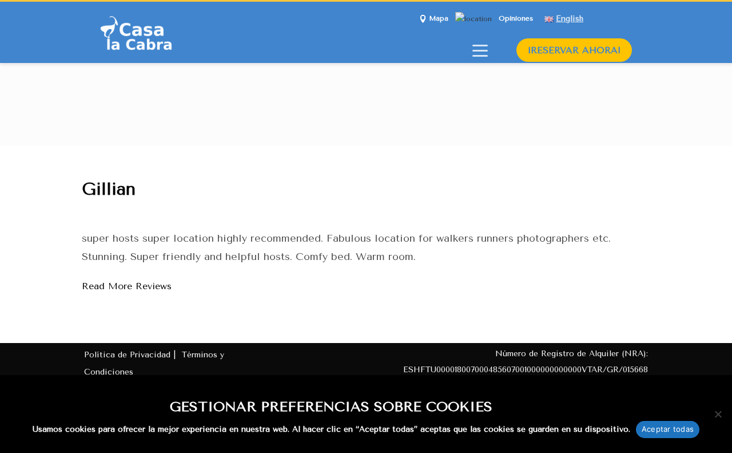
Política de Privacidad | (131, 355)
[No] (717, 414)
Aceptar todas (668, 429)
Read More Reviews (127, 286)
